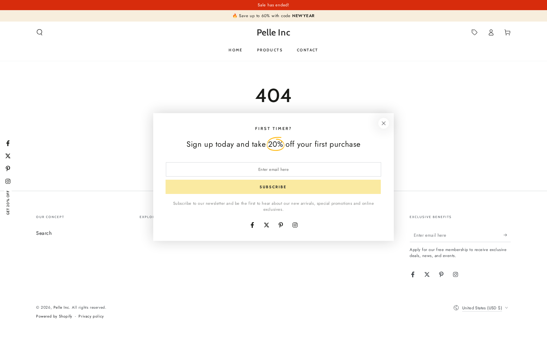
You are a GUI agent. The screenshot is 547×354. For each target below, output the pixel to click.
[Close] (384, 123)
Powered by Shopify (54, 316)
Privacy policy (91, 316)
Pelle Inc (61, 307)
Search (44, 233)
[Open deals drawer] (474, 32)
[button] (39, 32)
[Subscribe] (507, 235)
